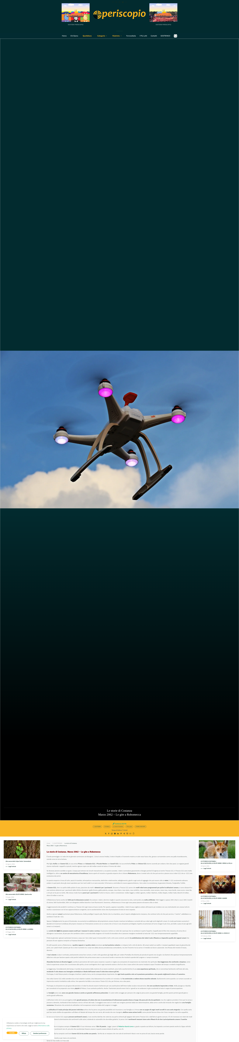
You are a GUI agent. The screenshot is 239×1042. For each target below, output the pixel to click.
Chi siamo (74, 36)
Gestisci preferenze (39, 1033)
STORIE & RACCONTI (140, 826)
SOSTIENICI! (165, 36)
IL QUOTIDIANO (97, 826)
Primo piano (129, 826)
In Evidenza (107, 826)
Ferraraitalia (131, 36)
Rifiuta (24, 1033)
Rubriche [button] (116, 36)
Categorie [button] (101, 36)
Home (64, 36)
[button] (175, 36)
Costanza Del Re (120, 824)
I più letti (143, 36)
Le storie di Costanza (118, 826)
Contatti (154, 36)
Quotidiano (87, 36)
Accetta (12, 1033)
